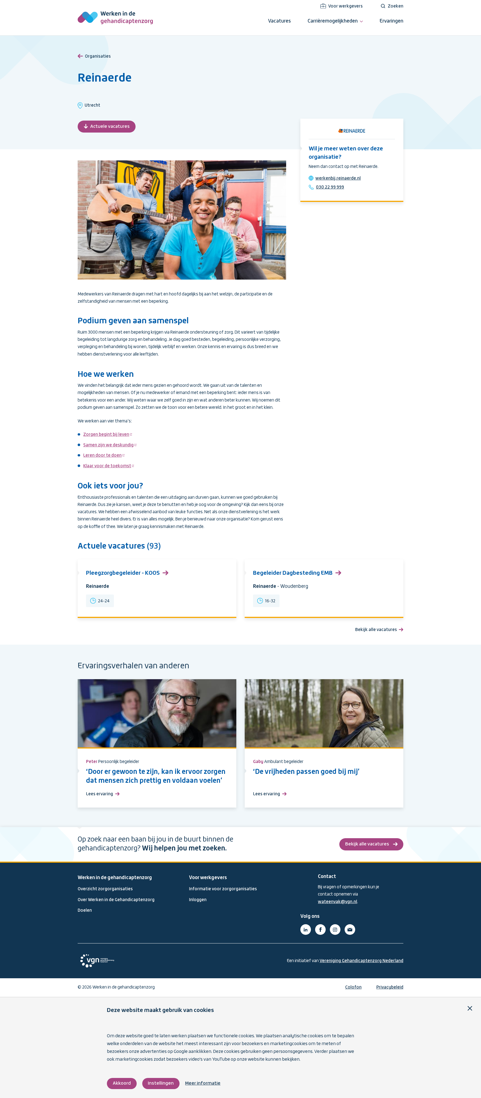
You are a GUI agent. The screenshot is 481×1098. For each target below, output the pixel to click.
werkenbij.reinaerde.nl (338, 178)
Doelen (85, 911)
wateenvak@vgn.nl (337, 902)
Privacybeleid (389, 987)
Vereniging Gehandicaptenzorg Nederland (361, 961)
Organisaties (98, 56)
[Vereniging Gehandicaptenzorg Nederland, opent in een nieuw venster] (97, 961)
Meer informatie (202, 1083)
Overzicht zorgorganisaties (105, 889)
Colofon (353, 987)
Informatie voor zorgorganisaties (223, 889)
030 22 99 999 (330, 187)
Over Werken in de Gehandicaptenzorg (116, 900)
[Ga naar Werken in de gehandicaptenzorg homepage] (115, 17)
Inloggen (198, 900)
